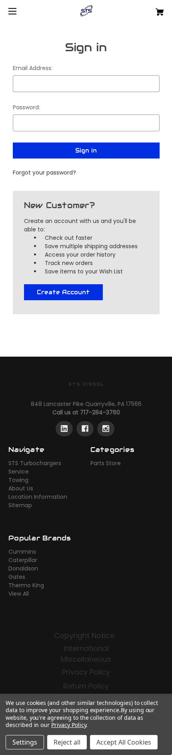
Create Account (63, 292)
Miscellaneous (86, 659)
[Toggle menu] (19, 11)
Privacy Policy (86, 672)
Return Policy (86, 686)
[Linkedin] (64, 428)
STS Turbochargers (34, 463)
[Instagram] (106, 428)
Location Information (37, 497)
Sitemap (20, 505)
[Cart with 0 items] (148, 9)
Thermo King (26, 585)
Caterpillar (22, 560)
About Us (20, 488)
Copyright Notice (85, 636)
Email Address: (32, 68)
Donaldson (23, 568)
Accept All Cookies (123, 742)
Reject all (67, 742)
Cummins (22, 552)
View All (18, 594)
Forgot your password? (44, 173)
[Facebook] (85, 428)
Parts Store (105, 463)
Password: (26, 107)
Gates (16, 577)
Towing (18, 480)
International (86, 648)
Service (18, 472)
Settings (24, 742)
